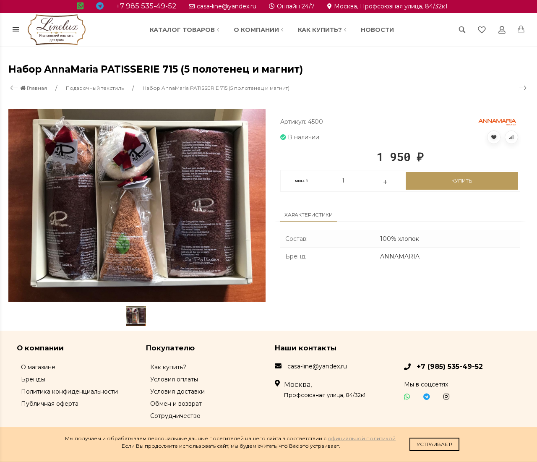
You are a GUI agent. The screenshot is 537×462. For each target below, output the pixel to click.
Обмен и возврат (176, 403)
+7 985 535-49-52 (146, 6)
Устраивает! (434, 444)
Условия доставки (177, 391)
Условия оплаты (174, 379)
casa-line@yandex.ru (226, 6)
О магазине (38, 367)
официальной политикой (362, 438)
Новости (377, 30)
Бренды (33, 379)
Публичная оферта (49, 403)
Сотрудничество (175, 416)
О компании (256, 30)
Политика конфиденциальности (69, 391)
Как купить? (320, 30)
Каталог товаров (182, 30)
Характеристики (308, 214)
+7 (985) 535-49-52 (450, 367)
